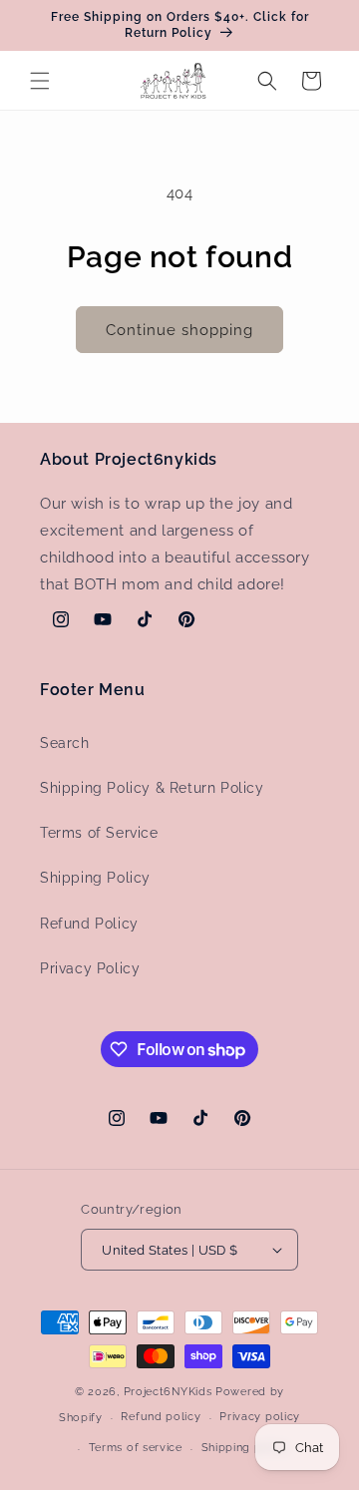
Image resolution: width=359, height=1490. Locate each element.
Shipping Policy (95, 878)
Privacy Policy (90, 968)
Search (65, 743)
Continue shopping (179, 330)
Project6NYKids (168, 1391)
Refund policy (160, 1416)
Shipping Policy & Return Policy (152, 788)
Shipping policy (245, 1447)
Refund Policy (89, 923)
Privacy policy (259, 1416)
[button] (40, 81)
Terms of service (135, 1447)
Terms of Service (99, 833)
